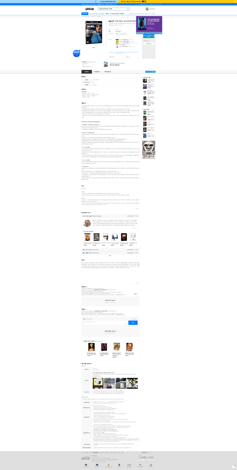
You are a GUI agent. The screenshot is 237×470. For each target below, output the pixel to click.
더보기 (153, 77)
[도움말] (113, 33)
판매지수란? (123, 24)
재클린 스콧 (122, 23)
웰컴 (83, 16)
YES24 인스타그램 (147, 452)
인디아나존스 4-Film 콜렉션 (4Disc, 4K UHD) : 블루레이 (87, 243)
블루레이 (88, 94)
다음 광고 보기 (155, 10)
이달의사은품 (141, 13)
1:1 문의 (106, 401)
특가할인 (146, 13)
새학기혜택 (131, 13)
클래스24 (117, 13)
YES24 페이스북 (144, 452)
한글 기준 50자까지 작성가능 (89, 321)
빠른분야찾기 (85, 13)
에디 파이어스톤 (127, 23)
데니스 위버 (118, 23)
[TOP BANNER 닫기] (235, 1)
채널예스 (107, 13)
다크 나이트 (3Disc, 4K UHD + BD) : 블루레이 (150, 97)
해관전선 (148, 133)
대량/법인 (154, 13)
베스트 (90, 13)
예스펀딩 (113, 13)
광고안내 (111, 452)
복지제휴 (118, 452)
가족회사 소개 (152, 452)
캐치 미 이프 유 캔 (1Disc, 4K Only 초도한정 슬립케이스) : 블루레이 (115, 243)
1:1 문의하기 (141, 460)
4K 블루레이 (93, 95)
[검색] (128, 8)
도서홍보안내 (107, 452)
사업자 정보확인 (115, 459)
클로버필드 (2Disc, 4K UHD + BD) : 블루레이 (150, 112)
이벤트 (96, 13)
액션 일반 (98, 16)
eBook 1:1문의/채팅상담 (150, 458)
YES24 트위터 (145, 452)
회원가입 (142, 4)
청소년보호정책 (101, 452)
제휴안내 (115, 452)
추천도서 (150, 13)
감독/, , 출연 (120, 23)
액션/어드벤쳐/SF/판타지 (95, 94)
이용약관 (90, 452)
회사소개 (82, 452)
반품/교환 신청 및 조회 (101, 401)
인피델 (148, 122)
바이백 (99, 13)
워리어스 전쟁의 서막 (150, 127)
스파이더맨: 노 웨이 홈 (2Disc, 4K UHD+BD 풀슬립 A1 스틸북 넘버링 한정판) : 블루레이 (150, 86)
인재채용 (86, 452)
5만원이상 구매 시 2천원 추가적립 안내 (127, 34)
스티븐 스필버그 (111, 23)
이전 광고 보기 (154, 10)
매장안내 (102, 13)
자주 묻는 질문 (146, 460)
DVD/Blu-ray (87, 16)
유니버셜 (133, 23)
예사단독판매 (136, 13)
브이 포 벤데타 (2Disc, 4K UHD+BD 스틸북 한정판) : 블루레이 (104, 354)
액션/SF (93, 16)
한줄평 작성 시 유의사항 (137, 319)
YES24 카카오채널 (142, 452)
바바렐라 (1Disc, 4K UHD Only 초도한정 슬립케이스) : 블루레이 (129, 354)
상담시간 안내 (152, 460)
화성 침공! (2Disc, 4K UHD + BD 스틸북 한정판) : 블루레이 (91, 354)
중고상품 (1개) (111, 57)
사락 (110, 13)
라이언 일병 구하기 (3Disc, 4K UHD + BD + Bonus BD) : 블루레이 (96, 243)
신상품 (93, 13)
